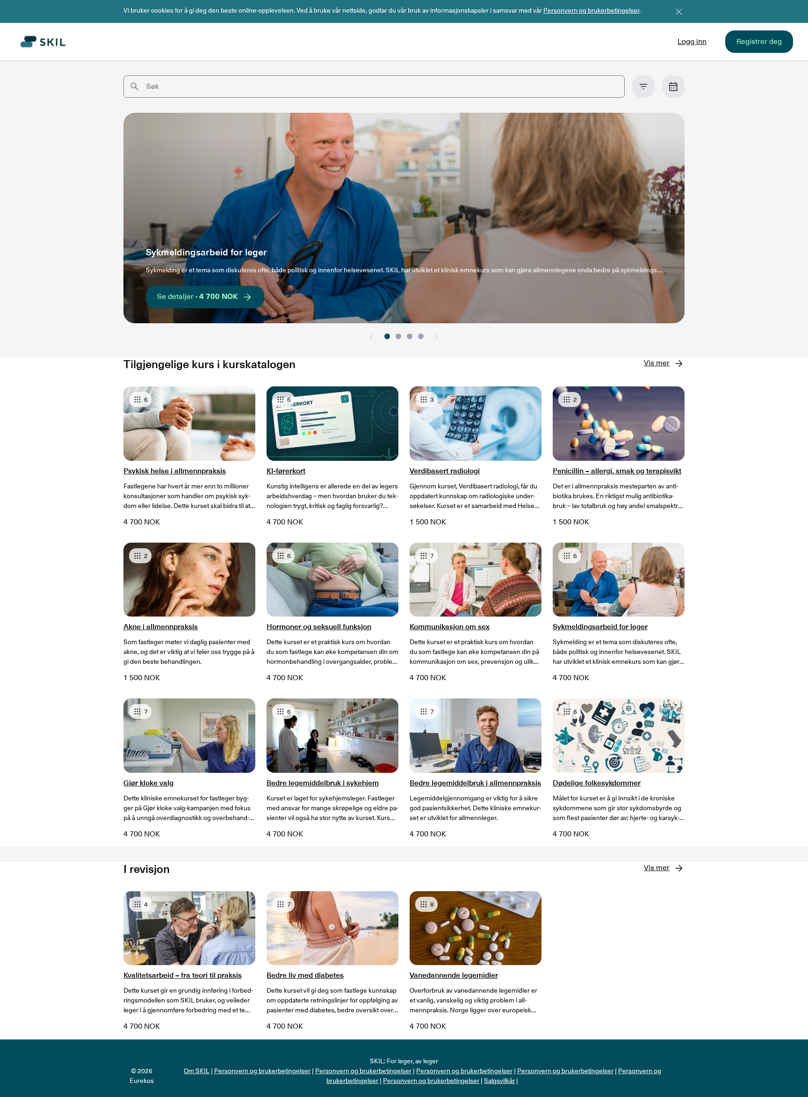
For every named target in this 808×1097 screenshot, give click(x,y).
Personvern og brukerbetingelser (591, 10)
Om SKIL (196, 1071)
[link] (673, 86)
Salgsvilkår (499, 1080)
